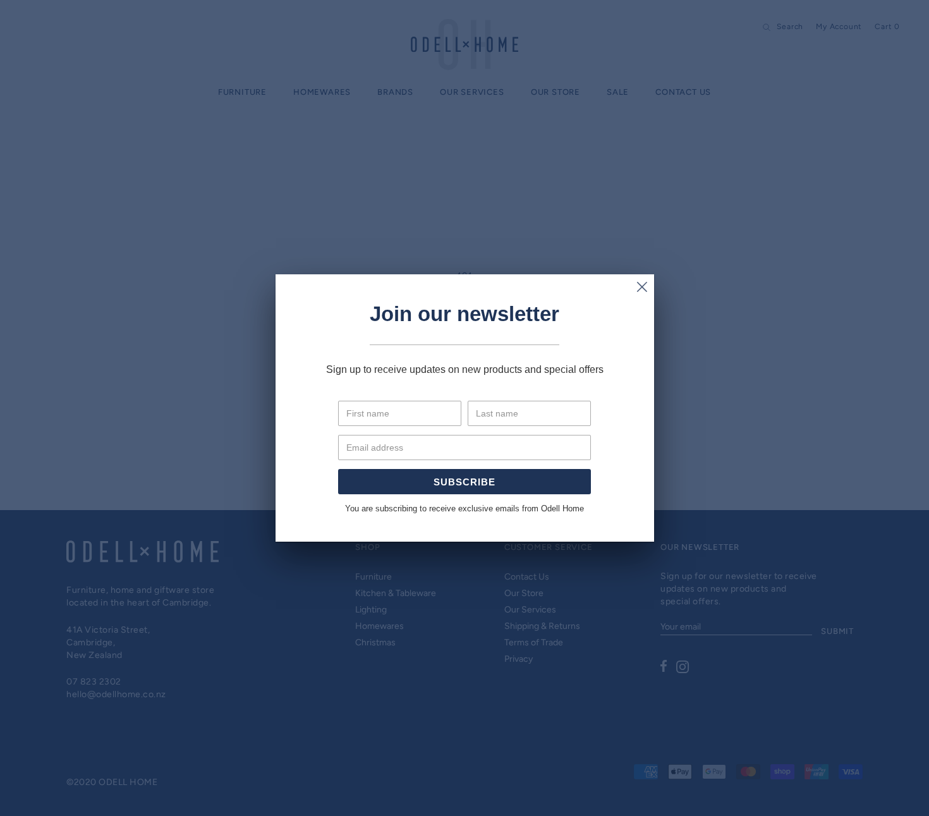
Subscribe (464, 482)
